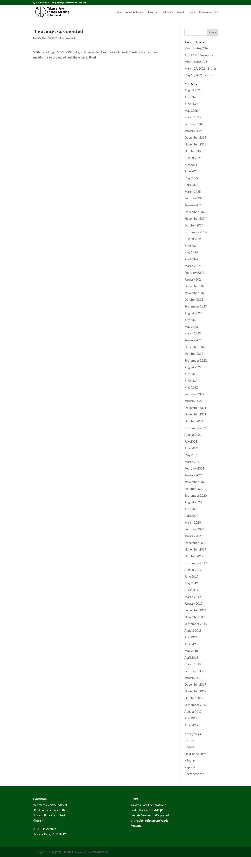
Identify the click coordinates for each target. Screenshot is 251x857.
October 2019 (193, 556)
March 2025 (192, 191)
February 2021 (194, 468)
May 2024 (191, 252)
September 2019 (195, 563)
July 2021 (190, 441)
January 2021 (193, 475)
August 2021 (192, 434)
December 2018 (195, 610)
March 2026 (192, 117)
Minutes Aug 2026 (196, 48)
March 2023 (192, 333)
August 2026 (192, 90)
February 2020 (194, 529)
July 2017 (190, 718)
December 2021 (195, 407)
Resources (205, 12)
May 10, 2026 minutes (199, 75)
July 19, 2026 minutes (198, 55)
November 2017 (195, 691)
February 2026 (194, 124)
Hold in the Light (195, 754)
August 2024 (192, 239)
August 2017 (192, 711)
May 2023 (191, 326)
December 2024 (195, 212)
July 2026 (190, 97)
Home (118, 12)
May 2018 (191, 651)
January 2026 (193, 131)
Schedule (168, 12)
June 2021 (191, 448)
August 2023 (192, 313)
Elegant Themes (62, 852)
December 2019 (195, 543)
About (180, 12)
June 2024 (191, 245)
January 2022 (193, 401)
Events (189, 740)
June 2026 (191, 104)
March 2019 (192, 597)
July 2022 (190, 374)
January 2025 (193, 205)
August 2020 (192, 502)
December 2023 (195, 286)
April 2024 (191, 259)
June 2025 (191, 171)
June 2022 (191, 381)
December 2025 (195, 137)
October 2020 (193, 488)
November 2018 (195, 617)
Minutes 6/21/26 (195, 61)
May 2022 (191, 387)
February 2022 (194, 394)
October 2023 (193, 299)
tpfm (38, 38)
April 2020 (191, 515)
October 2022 (193, 353)
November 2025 (195, 144)
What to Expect (135, 12)
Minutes (190, 760)
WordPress (100, 852)
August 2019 (192, 570)
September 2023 (195, 306)
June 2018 (191, 644)
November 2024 (195, 218)
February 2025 (194, 198)
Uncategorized (67, 38)
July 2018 (190, 637)
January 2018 (193, 678)
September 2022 (195, 360)
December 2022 (195, 347)
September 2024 (195, 232)
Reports (189, 767)
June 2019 (191, 576)
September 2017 (195, 705)
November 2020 (195, 482)
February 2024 (194, 272)
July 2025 (190, 164)
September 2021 (195, 428)
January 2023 (193, 340)
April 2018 (191, 657)
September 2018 (195, 624)
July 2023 (190, 320)
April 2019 (191, 590)
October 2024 (193, 225)
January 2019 (193, 603)
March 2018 (192, 664)
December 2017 (195, 684)
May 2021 (191, 455)
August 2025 (192, 158)
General (189, 747)
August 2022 (192, 367)
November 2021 (195, 414)
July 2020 (190, 509)
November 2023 (195, 293)
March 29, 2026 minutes (200, 68)
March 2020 (192, 522)
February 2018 (194, 671)
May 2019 (191, 583)
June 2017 (191, 725)
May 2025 (191, 178)
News (192, 12)
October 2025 (193, 151)
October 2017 (193, 698)
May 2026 (191, 110)
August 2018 (192, 630)
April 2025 (191, 185)
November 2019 (195, 549)
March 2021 (192, 462)
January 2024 (193, 279)
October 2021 (193, 421)
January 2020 (193, 536)
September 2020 (195, 495)
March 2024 (192, 266)
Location (153, 12)
